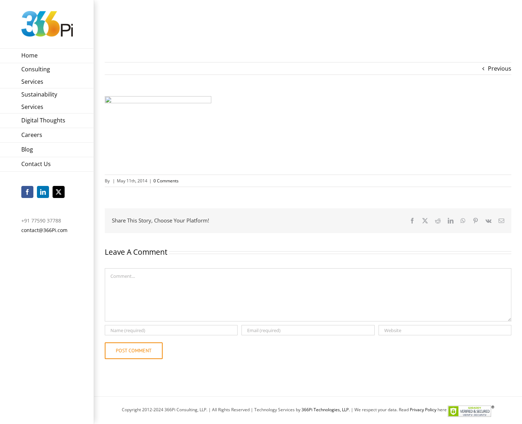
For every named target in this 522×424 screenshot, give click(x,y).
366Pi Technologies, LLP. (326, 410)
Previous (499, 68)
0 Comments (166, 181)
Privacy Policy (423, 410)
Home (457, 21)
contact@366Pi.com (44, 230)
